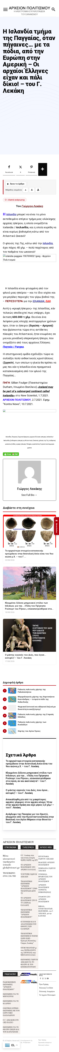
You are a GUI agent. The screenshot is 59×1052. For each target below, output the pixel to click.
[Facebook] (40, 978)
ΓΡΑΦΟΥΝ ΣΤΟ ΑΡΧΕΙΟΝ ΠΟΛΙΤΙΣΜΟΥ (44, 899)
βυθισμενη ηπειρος (34, 670)
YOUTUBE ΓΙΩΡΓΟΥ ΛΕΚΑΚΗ (29, 875)
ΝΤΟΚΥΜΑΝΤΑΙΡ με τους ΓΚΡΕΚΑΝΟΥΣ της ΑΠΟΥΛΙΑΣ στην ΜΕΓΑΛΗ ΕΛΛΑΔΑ (29, 951)
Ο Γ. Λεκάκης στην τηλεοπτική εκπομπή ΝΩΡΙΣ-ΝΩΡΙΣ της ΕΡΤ (29, 857)
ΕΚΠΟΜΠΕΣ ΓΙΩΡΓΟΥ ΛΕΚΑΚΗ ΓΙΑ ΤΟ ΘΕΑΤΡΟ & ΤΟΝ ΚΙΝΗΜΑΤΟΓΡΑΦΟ (29, 963)
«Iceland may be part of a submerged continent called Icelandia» (28, 391)
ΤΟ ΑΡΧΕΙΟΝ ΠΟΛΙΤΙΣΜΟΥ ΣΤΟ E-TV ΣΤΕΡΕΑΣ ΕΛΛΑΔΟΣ (29, 901)
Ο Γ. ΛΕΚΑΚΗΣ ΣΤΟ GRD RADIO (11, 1021)
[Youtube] (47, 978)
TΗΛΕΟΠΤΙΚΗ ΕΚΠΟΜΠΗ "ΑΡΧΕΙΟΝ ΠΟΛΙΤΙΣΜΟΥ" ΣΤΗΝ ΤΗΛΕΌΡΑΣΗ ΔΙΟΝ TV (29, 887)
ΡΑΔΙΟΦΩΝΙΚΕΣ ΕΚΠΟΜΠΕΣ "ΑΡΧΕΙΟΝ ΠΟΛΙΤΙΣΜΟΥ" (9, 985)
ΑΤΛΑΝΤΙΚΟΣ (17, 670)
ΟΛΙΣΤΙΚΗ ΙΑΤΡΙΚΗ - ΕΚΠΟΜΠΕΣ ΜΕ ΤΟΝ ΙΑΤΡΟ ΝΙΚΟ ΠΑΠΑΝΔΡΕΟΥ (11, 1011)
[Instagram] (43, 978)
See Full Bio (27, 494)
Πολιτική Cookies (46, 987)
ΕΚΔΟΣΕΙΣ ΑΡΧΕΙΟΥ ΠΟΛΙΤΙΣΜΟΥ (46, 863)
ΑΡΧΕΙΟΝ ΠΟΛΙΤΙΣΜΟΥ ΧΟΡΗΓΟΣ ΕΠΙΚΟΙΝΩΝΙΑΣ (44, 888)
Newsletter (57, 526)
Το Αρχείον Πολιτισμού (47, 995)
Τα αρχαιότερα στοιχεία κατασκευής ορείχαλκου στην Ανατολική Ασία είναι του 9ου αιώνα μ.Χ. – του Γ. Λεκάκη (29, 764)
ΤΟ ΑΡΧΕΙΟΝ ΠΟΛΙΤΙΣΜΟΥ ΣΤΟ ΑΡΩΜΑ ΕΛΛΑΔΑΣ (28, 867)
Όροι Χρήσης (44, 984)
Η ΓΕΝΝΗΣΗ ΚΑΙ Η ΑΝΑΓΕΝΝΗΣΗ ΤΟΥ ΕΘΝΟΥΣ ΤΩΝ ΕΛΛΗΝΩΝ (29, 925)
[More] (42, 169)
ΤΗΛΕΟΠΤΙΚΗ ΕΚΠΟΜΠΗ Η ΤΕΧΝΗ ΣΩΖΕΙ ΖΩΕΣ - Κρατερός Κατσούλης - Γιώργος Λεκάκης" (29, 938)
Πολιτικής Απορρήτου (47, 991)
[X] (45, 978)
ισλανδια (50, 670)
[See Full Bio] (36, 495)
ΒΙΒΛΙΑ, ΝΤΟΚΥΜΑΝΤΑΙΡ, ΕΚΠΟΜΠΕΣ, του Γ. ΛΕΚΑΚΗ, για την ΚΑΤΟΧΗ (45, 911)
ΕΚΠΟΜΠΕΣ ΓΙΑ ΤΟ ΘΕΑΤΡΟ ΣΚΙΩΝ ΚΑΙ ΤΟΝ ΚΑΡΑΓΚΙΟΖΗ (11, 1029)
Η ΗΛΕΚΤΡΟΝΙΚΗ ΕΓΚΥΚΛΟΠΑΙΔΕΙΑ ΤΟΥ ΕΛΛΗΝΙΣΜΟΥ (29, 13)
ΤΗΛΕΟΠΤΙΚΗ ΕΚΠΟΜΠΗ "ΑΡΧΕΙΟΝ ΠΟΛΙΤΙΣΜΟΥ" (26, 913)
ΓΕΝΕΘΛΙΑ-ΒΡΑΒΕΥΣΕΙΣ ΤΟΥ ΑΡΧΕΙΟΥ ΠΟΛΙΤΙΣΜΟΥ (45, 877)
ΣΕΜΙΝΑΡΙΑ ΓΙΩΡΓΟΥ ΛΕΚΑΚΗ (47, 869)
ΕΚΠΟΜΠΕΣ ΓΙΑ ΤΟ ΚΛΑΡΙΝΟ (11, 1002)
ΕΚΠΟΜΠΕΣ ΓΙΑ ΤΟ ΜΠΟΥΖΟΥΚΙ (11, 995)
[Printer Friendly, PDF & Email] (11, 455)
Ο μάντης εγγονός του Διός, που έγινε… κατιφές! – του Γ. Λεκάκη (27, 791)
